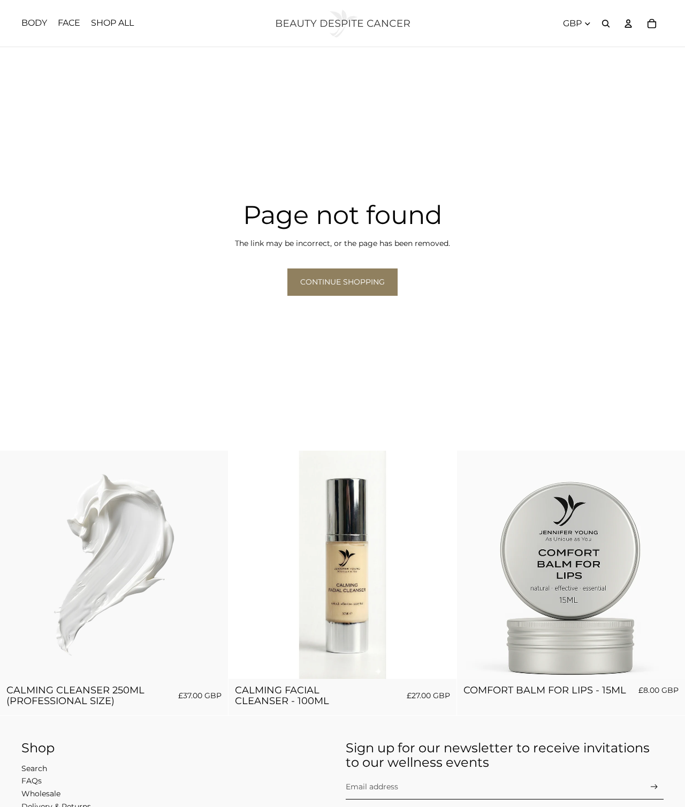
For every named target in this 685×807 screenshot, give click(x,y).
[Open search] (606, 23)
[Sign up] (654, 787)
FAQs (31, 781)
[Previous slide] (245, 565)
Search (34, 768)
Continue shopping (342, 282)
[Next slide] (440, 565)
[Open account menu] (628, 23)
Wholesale (40, 793)
